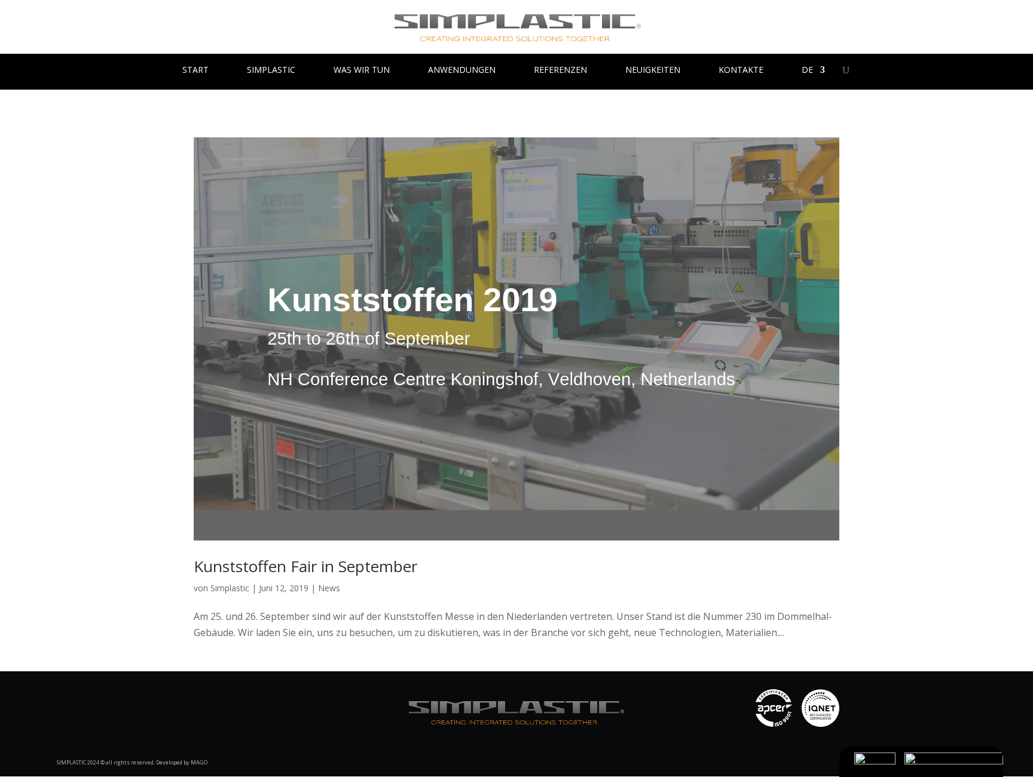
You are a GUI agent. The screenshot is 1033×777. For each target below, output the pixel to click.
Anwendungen (462, 70)
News (329, 588)
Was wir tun (362, 70)
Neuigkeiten (652, 70)
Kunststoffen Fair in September (305, 566)
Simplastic (271, 70)
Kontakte (741, 70)
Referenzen (560, 70)
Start (195, 70)
